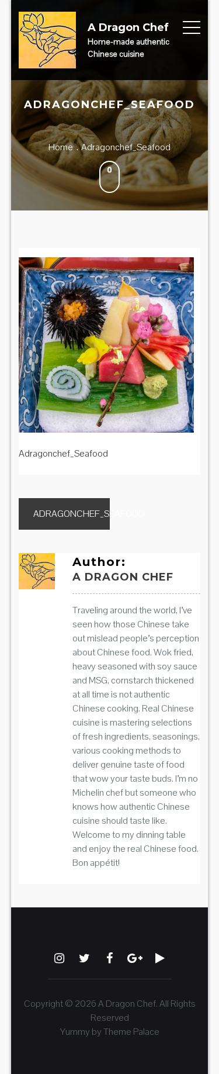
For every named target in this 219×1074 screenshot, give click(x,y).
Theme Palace (131, 1031)
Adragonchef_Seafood (71, 513)
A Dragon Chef (128, 27)
